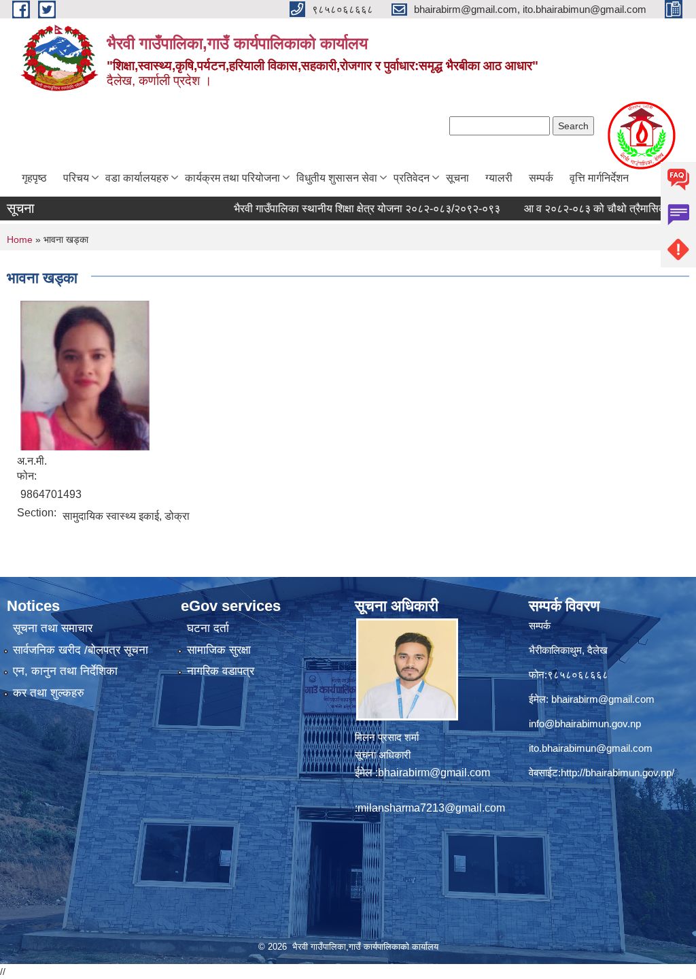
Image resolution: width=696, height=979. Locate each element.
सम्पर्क (541, 178)
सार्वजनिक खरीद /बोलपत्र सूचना (80, 650)
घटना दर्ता (208, 628)
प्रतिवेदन (412, 178)
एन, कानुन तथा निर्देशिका (65, 671)
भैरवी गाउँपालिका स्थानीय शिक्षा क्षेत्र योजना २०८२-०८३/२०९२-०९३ (347, 208)
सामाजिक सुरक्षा (219, 650)
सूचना (457, 178)
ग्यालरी (498, 178)
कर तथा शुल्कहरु (48, 692)
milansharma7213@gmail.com (431, 808)
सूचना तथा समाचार (52, 628)
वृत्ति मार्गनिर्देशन (599, 178)
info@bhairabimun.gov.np (585, 723)
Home (20, 239)
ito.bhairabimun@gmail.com (590, 748)
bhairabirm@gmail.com (434, 772)
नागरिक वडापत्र (220, 671)
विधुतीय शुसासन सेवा (336, 178)
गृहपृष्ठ (34, 178)
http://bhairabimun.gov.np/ (617, 772)
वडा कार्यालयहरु (137, 178)
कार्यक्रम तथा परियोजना (232, 178)
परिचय (76, 178)
